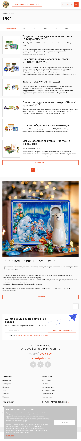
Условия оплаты (48, 387)
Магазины (5, 387)
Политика (5, 397)
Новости (5, 390)
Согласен (64, 422)
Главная (5, 13)
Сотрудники (6, 384)
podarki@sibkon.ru (41, 358)
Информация (46, 380)
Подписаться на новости (62, 330)
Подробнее (40, 297)
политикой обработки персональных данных (32, 335)
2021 (45, 29)
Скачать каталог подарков (25, 4)
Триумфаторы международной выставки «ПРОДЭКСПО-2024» (47, 38)
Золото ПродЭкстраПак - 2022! (41, 81)
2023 (24, 29)
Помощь (45, 384)
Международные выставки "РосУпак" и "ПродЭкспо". (46, 142)
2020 (56, 29)
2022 (35, 29)
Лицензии (5, 394)
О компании (6, 380)
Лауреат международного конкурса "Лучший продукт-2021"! (49, 104)
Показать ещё (40, 163)
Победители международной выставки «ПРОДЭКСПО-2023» (46, 61)
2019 (66, 29)
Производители (47, 394)
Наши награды (47, 397)
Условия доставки (48, 390)
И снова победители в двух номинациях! (47, 125)
